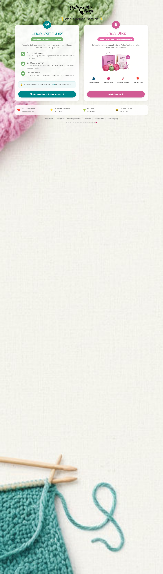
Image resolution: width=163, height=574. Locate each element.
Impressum (49, 118)
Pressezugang (112, 118)
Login (53, 84)
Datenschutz (99, 118)
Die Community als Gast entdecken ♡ (47, 94)
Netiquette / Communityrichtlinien (69, 118)
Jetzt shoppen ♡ (116, 94)
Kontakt (88, 118)
